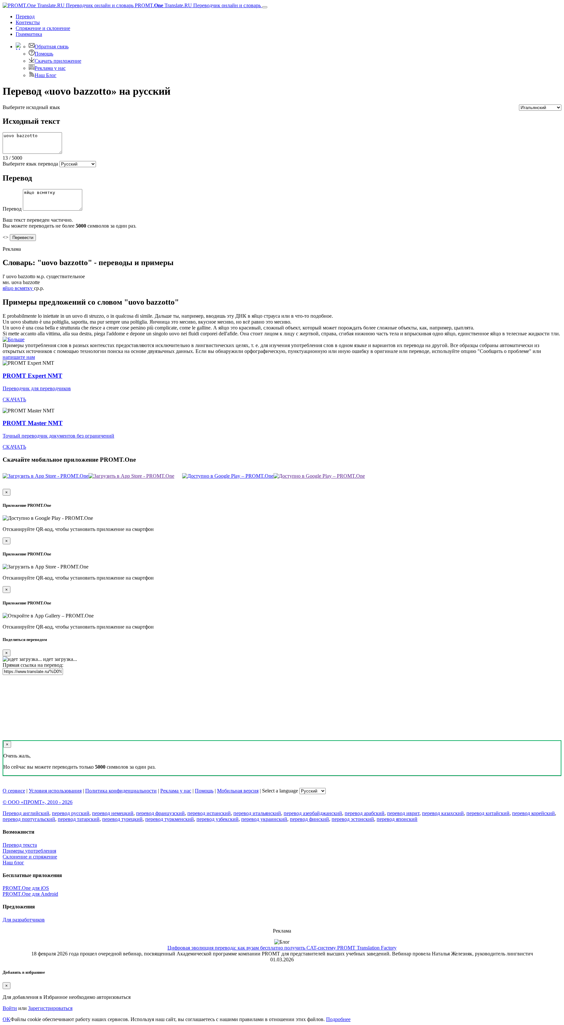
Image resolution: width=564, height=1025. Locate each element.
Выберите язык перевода (30, 164)
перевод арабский (364, 813)
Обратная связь (52, 46)
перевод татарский (79, 819)
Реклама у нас (50, 68)
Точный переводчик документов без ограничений (58, 436)
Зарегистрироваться (50, 1008)
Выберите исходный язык (31, 107)
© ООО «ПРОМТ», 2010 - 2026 (37, 802)
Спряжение (43, 28)
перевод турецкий (122, 819)
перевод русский (70, 813)
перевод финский (309, 819)
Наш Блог (45, 75)
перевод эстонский (353, 819)
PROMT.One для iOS (26, 888)
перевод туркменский (169, 819)
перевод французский (160, 813)
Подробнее (338, 1019)
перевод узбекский (217, 819)
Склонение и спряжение (30, 856)
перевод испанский (209, 813)
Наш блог (13, 862)
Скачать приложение (58, 61)
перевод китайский (487, 813)
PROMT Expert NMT (32, 375)
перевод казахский (443, 813)
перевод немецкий (112, 813)
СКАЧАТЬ (14, 399)
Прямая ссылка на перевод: (33, 665)
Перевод (25, 16)
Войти (10, 1008)
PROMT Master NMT (33, 423)
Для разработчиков (24, 919)
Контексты (28, 22)
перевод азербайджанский (313, 813)
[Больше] (13, 339)
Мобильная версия (237, 790)
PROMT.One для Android (30, 894)
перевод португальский (29, 819)
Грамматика (29, 34)
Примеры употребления (29, 851)
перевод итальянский (257, 813)
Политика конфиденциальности (121, 790)
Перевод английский (26, 813)
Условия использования (55, 790)
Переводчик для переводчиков (37, 388)
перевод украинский (264, 819)
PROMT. (197, 5)
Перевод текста (20, 845)
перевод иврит (403, 813)
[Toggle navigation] (264, 7)
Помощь (44, 53)
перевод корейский (533, 813)
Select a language (280, 790)
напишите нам (19, 357)
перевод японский (397, 819)
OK (6, 1019)
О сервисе (14, 790)
